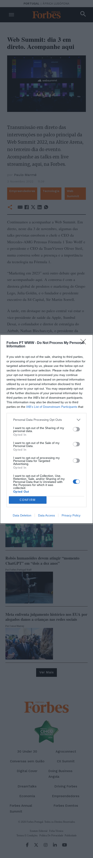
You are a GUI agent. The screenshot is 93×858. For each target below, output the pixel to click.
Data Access (46, 515)
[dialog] (46, 429)
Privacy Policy (71, 515)
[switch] (76, 429)
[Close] (84, 343)
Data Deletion (22, 515)
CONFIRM (28, 500)
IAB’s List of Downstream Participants (51, 406)
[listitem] (46, 420)
